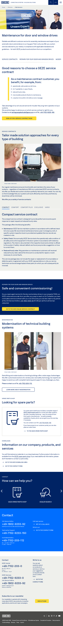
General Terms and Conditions (19, 620)
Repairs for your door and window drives (37, 59)
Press (17, 622)
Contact (5, 560)
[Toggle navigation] (60, 2)
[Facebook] (54, 616)
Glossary (13, 622)
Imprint (22, 622)
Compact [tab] (6, 207)
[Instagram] (51, 616)
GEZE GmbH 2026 (6, 620)
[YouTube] (59, 616)
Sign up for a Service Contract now (19, 118)
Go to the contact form (38, 581)
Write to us (37, 560)
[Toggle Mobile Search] (50, 2)
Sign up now (42, 601)
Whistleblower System (33, 620)
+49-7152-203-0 (12, 565)
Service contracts (9, 59)
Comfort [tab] (15, 207)
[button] (44, 616)
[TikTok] (56, 616)
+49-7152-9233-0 (13, 577)
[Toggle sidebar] (55, 2)
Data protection (56, 620)
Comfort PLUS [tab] (27, 207)
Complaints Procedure (45, 620)
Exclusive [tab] (38, 207)
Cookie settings (6, 622)
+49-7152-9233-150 (14, 532)
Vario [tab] (47, 207)
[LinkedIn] (49, 616)
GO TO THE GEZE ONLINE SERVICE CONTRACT (20, 309)
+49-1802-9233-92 (13, 524)
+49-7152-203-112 (13, 540)
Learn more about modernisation (18, 389)
